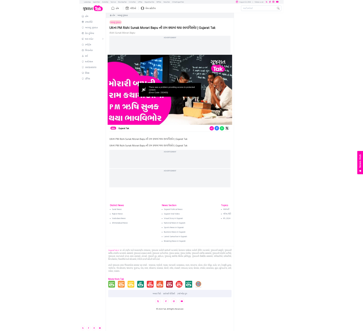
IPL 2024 (226, 218)
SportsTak (96, 2)
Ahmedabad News (120, 222)
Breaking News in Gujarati (175, 240)
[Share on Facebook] (217, 128)
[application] (170, 90)
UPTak (140, 2)
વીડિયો (133, 8)
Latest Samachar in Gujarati (175, 236)
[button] (92, 16)
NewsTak (166, 2)
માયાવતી (226, 209)
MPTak (159, 2)
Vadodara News (119, 218)
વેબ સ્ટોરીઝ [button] (150, 8)
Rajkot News (117, 213)
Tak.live (113, 2)
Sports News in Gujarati (174, 227)
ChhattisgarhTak (178, 2)
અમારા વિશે (157, 293)
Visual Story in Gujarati (173, 218)
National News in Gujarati (174, 222)
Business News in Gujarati (174, 231)
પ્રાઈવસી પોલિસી (169, 293)
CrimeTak (132, 2)
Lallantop (87, 2)
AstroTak (105, 2)
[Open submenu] (103, 39)
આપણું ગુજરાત (123, 15)
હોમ (117, 8)
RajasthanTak (149, 2)
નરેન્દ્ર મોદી (227, 213)
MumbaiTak (122, 2)
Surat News (117, 209)
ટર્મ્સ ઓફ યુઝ (182, 293)
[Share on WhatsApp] (222, 128)
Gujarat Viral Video (172, 213)
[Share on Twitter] (227, 128)
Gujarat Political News (173, 209)
